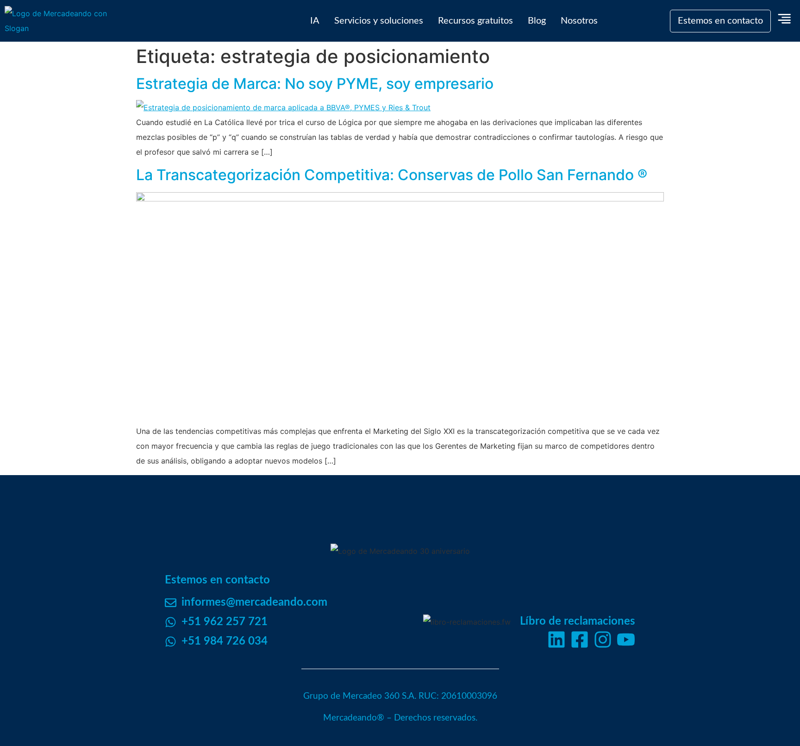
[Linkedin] (556, 639)
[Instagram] (603, 639)
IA (314, 20)
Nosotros (579, 20)
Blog (537, 20)
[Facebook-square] (579, 639)
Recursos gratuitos (475, 20)
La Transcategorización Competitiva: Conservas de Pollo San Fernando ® (391, 175)
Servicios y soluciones (378, 20)
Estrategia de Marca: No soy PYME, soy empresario (315, 84)
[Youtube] (626, 639)
